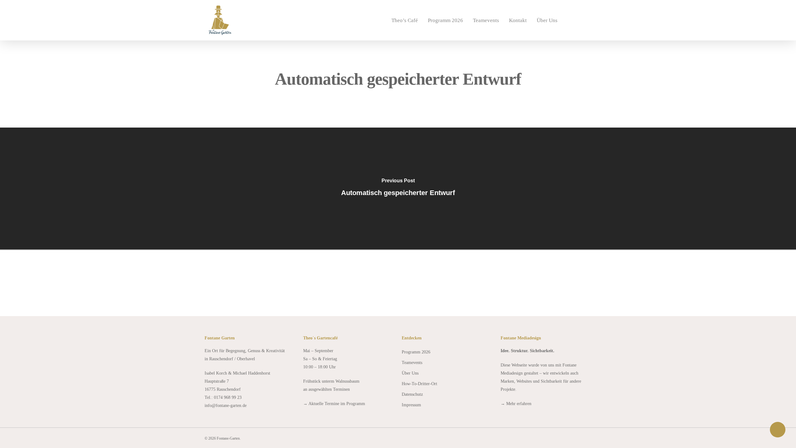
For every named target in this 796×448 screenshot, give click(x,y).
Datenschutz (412, 394)
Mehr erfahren (518, 403)
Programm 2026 (445, 20)
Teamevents (486, 20)
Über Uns (547, 20)
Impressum (411, 405)
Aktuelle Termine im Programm (336, 403)
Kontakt (518, 20)
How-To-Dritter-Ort (419, 383)
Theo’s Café (404, 20)
